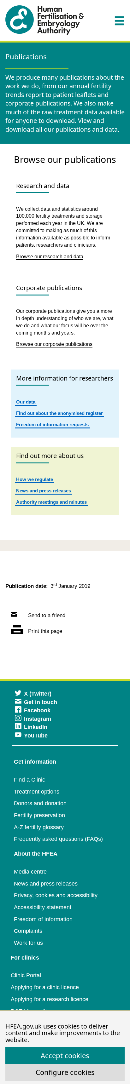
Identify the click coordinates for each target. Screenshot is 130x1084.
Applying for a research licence (49, 999)
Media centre (30, 872)
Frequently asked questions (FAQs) (58, 839)
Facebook (37, 710)
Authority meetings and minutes (51, 502)
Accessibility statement (42, 907)
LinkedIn (35, 727)
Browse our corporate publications (54, 344)
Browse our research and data (49, 256)
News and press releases (43, 490)
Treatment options (36, 792)
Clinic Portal (26, 975)
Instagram (37, 719)
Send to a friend (46, 615)
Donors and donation (40, 803)
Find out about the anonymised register (59, 413)
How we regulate (34, 479)
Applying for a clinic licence (45, 987)
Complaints (28, 931)
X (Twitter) (37, 694)
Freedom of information (43, 919)
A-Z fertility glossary (39, 827)
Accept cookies (65, 1055)
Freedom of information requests (52, 424)
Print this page (44, 631)
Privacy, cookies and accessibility (56, 895)
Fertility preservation (39, 815)
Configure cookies (65, 1072)
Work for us (28, 943)
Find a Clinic (29, 780)
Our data (25, 401)
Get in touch (40, 702)
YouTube (36, 735)
